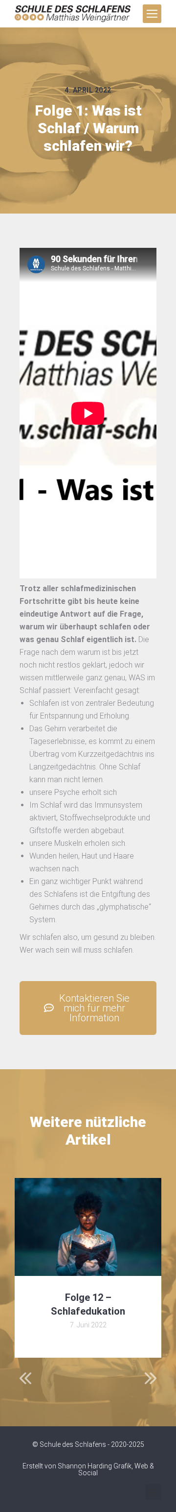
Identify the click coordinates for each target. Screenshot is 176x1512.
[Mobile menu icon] (152, 13)
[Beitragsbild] (88, 1227)
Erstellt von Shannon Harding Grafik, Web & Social (88, 1469)
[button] (153, 1492)
